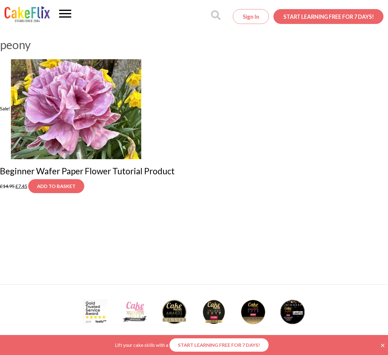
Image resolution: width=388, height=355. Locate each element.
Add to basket (56, 186)
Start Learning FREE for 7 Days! (328, 16)
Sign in (251, 16)
